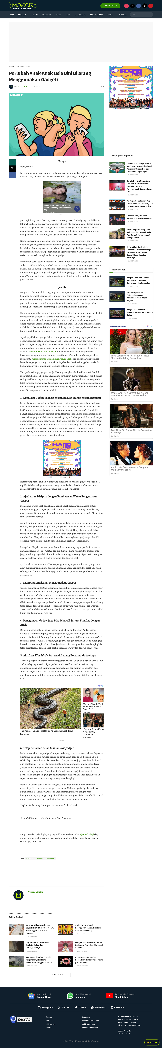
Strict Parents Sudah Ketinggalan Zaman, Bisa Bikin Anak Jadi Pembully (88, 928)
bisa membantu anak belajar (42, 351)
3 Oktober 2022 (32, 966)
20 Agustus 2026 (133, 286)
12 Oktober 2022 (81, 951)
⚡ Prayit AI (152, 1042)
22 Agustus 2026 (133, 175)
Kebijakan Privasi (88, 1024)
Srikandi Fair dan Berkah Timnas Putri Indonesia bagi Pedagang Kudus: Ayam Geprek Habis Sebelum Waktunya (139, 252)
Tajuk (35, 14)
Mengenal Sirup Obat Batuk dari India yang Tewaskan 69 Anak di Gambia (89, 945)
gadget (40, 858)
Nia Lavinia (53, 853)
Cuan (67, 14)
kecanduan (50, 858)
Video (110, 14)
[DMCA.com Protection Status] (24, 1019)
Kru (47, 1020)
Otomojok (80, 14)
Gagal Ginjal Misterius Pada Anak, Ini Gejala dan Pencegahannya (37, 945)
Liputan (22, 14)
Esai (12, 14)
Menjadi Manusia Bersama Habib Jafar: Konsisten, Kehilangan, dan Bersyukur (138, 280)
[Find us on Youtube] (150, 6)
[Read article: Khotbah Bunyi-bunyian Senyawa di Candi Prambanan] (117, 219)
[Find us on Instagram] (126, 6)
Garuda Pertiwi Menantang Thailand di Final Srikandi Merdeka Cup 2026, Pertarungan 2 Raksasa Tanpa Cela (139, 186)
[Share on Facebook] (12, 175)
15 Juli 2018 (37, 86)
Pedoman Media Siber (90, 1020)
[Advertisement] (56, 876)
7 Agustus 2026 (132, 318)
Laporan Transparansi (90, 1028)
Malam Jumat (96, 14)
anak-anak (30, 858)
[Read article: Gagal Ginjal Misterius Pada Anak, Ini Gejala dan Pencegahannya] (16, 946)
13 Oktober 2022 (32, 951)
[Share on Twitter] (12, 168)
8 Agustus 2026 (132, 304)
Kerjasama (86, 1017)
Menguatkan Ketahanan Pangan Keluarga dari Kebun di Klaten (140, 312)
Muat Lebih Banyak (56, 975)
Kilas (58, 14)
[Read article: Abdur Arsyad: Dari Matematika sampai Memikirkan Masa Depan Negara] (117, 296)
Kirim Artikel (50, 1024)
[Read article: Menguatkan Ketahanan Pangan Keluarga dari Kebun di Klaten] (117, 313)
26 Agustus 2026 (133, 222)
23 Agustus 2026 (133, 261)
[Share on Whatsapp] (12, 162)
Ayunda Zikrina (23, 86)
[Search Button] (151, 14)
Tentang (49, 1017)
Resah (28, 66)
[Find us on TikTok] (144, 5)
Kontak (49, 1028)
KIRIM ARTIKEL (111, 6)
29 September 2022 (82, 966)
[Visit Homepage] (23, 5)
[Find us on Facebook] (138, 6)
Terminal (122, 14)
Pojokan (46, 14)
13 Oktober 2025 (32, 936)
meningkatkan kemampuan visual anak (51, 359)
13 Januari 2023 (81, 934)
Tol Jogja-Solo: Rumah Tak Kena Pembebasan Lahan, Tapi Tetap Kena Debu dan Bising (140, 203)
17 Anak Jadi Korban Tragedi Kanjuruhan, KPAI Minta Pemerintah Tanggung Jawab (39, 960)
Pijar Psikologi (86, 834)
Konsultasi (20, 66)
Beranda (12, 66)
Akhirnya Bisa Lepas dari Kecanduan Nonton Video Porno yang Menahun (89, 960)
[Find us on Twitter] (132, 6)
